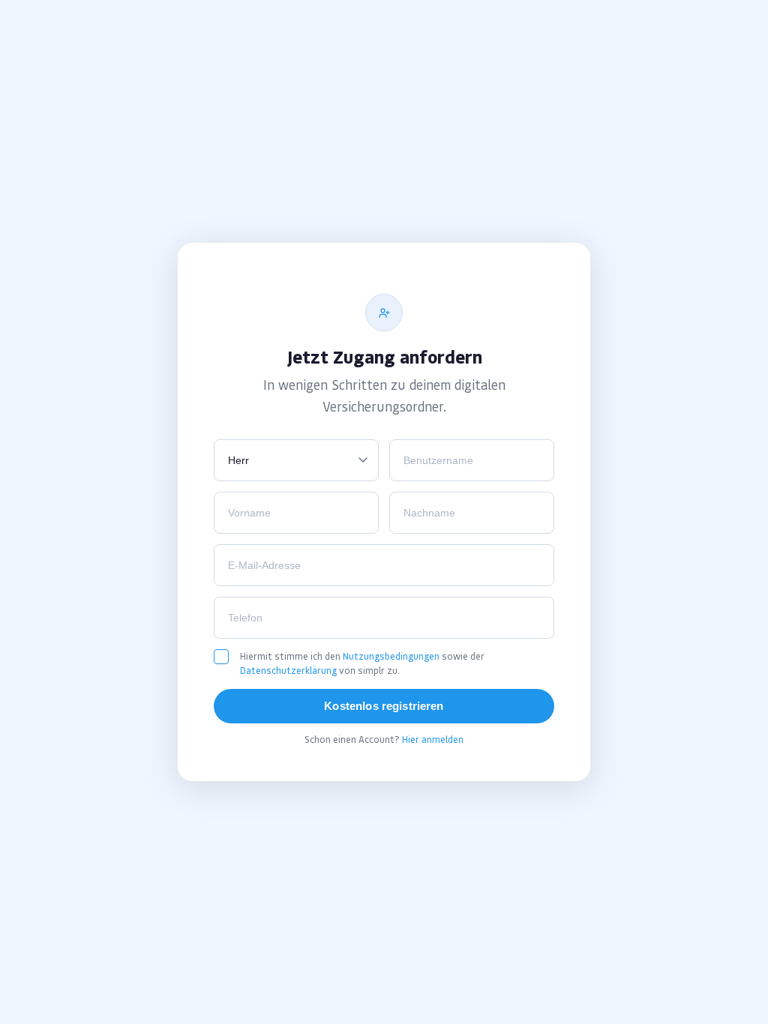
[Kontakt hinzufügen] (384, 312)
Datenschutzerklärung (288, 670)
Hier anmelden (433, 739)
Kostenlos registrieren (383, 705)
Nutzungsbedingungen (391, 656)
